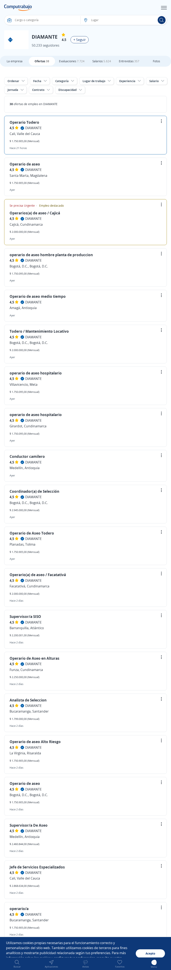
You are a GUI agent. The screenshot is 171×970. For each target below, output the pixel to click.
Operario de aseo (25, 164)
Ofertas (42, 61)
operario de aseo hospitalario (36, 373)
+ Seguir (79, 39)
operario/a (19, 908)
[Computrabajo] (18, 8)
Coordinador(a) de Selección (34, 491)
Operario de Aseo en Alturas (34, 658)
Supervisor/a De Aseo (29, 825)
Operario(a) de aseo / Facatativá (38, 574)
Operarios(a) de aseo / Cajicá (35, 212)
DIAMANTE (33, 128)
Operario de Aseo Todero (32, 533)
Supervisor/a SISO (25, 616)
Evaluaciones (71, 61)
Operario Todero (24, 122)
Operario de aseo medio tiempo (38, 296)
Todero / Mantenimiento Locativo (39, 331)
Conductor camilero (27, 456)
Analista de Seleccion (28, 700)
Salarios (101, 61)
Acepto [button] (150, 953)
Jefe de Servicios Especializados (37, 866)
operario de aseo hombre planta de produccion (51, 254)
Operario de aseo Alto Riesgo (35, 741)
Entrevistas (129, 61)
